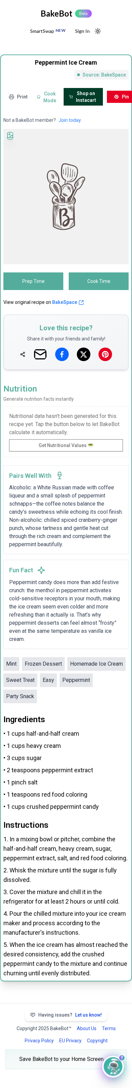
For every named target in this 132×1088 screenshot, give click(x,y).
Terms (109, 1028)
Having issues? (70, 1015)
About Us (86, 1028)
